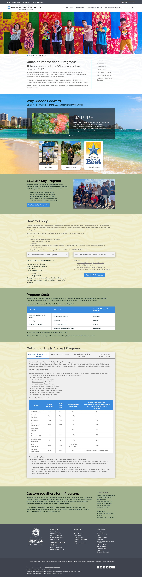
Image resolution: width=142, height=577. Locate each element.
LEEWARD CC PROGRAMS (60, 354)
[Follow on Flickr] (113, 567)
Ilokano (59, 561)
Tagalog (63, 561)
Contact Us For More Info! (38, 205)
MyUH (14, 2)
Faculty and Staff (78, 537)
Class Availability (23, 2)
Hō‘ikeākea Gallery (102, 545)
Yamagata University (38, 395)
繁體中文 (93, 561)
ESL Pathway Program (104, 72)
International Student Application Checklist (90, 263)
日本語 (97, 561)
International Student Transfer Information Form (92, 267)
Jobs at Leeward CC (38, 2)
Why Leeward (101, 63)
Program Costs (101, 69)
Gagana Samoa (37, 561)
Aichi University (37, 378)
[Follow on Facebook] (98, 567)
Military (76, 541)
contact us (48, 569)
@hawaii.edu (54, 511)
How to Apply (101, 66)
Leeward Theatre (101, 548)
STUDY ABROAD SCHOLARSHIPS (104, 355)
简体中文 (89, 561)
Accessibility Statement (53, 571)
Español (104, 561)
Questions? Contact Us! (94, 275)
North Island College (38, 386)
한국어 (100, 561)
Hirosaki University (38, 382)
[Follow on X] (104, 567)
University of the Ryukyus (40, 392)
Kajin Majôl (84, 561)
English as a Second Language (105, 541)
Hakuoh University (38, 380)
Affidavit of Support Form (85, 265)
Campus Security (102, 534)
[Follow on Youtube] (107, 567)
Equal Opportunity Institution (52, 567)
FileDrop (29, 260)
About (126, 8)
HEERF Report (101, 543)
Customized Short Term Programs (104, 79)
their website (105, 366)
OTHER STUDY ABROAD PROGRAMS (82, 355)
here (66, 332)
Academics (80, 8)
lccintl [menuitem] (50, 511)
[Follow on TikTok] (110, 567)
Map (8, 2)
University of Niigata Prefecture (42, 390)
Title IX (80, 571)
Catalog (99, 535)
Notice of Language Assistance (68, 571)
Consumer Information (103, 552)
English (125, 2)
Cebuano (79, 561)
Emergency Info (31, 571)
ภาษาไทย (55, 561)
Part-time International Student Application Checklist (93, 269)
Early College (77, 535)
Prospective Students (80, 543)
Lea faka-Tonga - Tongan (71, 561)
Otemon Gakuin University (40, 388)
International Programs (80, 539)
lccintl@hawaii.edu (36, 274)
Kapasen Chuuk (44, 561)
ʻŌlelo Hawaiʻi (110, 561)
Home (30, 55)
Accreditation (100, 532)
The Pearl (99, 550)
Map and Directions (41, 571)
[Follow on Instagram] (101, 567)
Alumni (76, 532)
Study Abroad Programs (104, 75)
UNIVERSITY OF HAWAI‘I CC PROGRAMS (37, 355)
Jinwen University (37, 384)
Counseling (100, 539)
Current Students (78, 534)
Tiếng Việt (50, 561)
